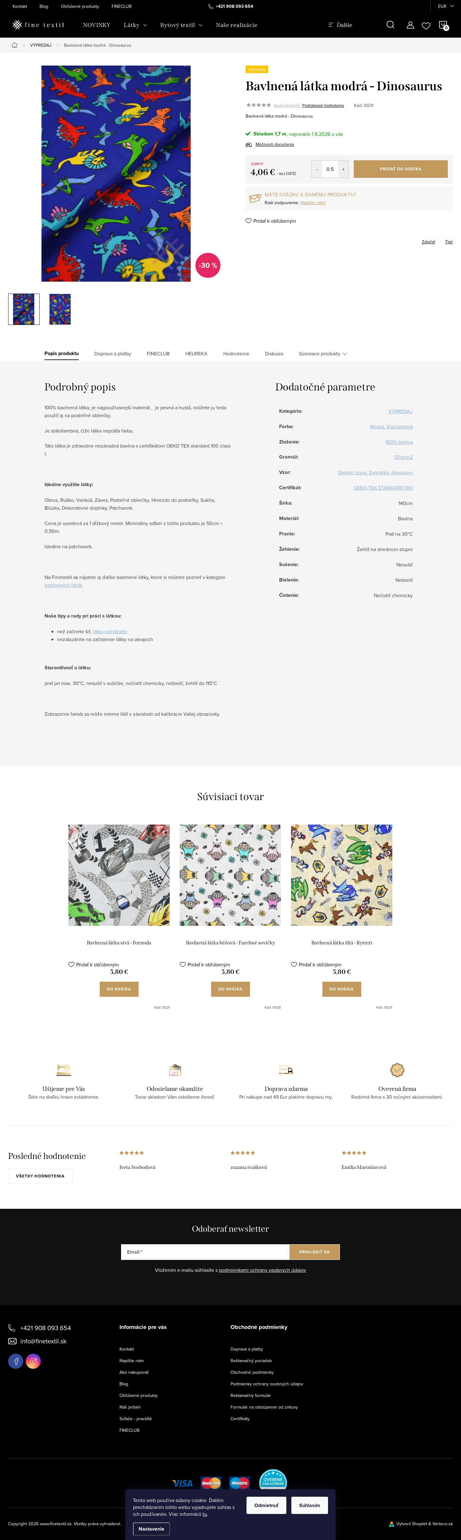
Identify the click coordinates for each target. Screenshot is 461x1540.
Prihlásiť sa (314, 1252)
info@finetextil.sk (43, 1341)
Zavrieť (277, 239)
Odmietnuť (266, 1505)
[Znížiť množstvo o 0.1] (317, 169)
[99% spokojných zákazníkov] (273, 1482)
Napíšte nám (131, 1360)
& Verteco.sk (440, 1524)
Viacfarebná (399, 426)
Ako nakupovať (133, 1372)
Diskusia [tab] (274, 353)
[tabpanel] (119, 917)
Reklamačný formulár (250, 1395)
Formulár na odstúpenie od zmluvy (264, 1407)
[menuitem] (96, 25)
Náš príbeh (130, 1407)
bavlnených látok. (64, 584)
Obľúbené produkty (80, 6)
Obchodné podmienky (252, 1372)
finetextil (33, 1361)
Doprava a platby (246, 1349)
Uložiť (257, 240)
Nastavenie (151, 1528)
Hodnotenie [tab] (236, 353)
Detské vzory (352, 472)
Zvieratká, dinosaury (391, 472)
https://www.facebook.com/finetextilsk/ (15, 1361)
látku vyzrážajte (110, 631)
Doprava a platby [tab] (112, 353)
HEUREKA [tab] (196, 353)
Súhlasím (309, 1505)
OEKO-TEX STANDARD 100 (383, 487)
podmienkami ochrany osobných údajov (262, 1270)
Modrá (377, 426)
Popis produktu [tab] (62, 353)
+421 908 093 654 (45, 1327)
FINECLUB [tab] (158, 353)
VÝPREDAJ (400, 411)
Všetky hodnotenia (40, 1176)
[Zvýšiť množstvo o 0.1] (343, 169)
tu (205, 1514)
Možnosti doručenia (275, 144)
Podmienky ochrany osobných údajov (266, 1384)
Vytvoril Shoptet (411, 1524)
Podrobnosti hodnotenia (323, 105)
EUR (442, 6)
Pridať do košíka (400, 169)
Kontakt (20, 6)
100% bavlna (399, 441)
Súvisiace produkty (319, 353)
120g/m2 (403, 457)
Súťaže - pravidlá (135, 1418)
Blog (44, 6)
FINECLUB (122, 6)
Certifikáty (240, 1418)
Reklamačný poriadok (251, 1360)
